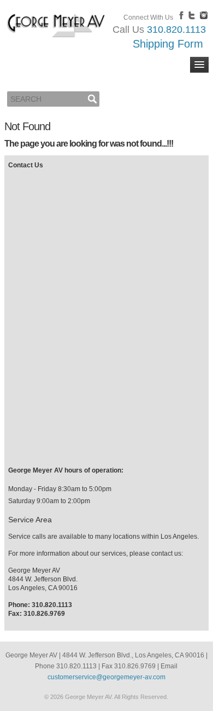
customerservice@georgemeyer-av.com (106, 677)
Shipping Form (168, 44)
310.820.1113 (176, 29)
